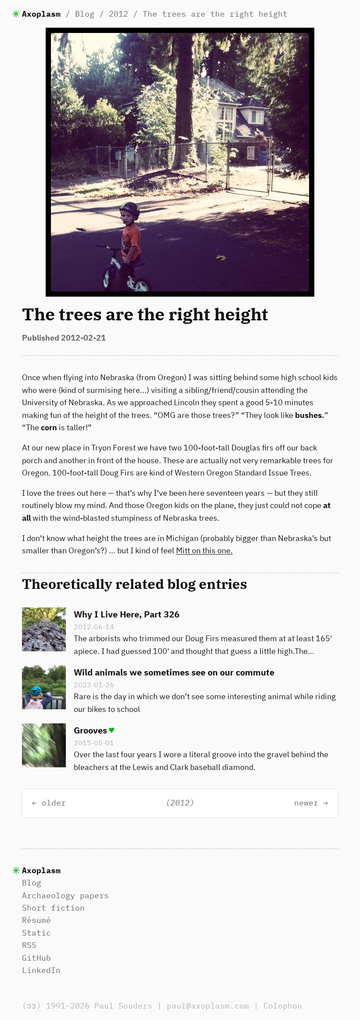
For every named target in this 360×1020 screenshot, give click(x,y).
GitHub (36, 958)
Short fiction (53, 908)
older (54, 803)
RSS (29, 945)
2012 (118, 14)
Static (36, 933)
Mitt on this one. (204, 550)
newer (306, 803)
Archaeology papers (65, 895)
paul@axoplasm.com (208, 1006)
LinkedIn (41, 970)
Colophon (282, 1006)
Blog (84, 14)
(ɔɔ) (31, 1006)
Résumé (36, 920)
